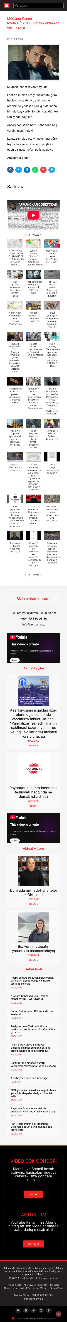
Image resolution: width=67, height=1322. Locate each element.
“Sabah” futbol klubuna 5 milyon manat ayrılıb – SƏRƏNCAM (29, 997)
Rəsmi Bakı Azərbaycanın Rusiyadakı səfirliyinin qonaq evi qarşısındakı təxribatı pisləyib (32, 980)
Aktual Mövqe (33, 848)
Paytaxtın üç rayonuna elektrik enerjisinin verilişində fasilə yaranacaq (33, 1110)
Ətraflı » (33, 745)
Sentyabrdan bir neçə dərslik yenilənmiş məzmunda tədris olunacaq (33, 1064)
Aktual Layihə (33, 668)
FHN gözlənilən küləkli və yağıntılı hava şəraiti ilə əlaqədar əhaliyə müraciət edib (33, 1093)
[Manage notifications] (58, 1314)
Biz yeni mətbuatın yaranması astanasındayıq (33, 948)
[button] (6, 5)
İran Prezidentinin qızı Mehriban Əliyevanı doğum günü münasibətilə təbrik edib (31, 1126)
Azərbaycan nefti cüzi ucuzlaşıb (29, 1078)
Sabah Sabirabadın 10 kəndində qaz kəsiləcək (32, 1013)
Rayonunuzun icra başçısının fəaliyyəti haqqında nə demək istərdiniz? (33, 792)
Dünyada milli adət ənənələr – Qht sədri (33, 892)
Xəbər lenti (33, 969)
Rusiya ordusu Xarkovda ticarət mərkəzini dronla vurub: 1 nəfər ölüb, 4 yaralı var (33, 1029)
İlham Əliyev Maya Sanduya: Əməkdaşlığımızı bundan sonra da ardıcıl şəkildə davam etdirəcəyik (31, 1047)
